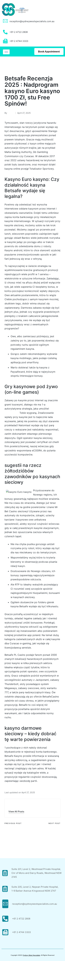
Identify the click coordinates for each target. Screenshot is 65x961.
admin (12, 805)
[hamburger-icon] (6, 51)
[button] (16, 811)
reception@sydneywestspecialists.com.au (32, 21)
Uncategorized (13, 64)
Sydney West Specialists (31, 955)
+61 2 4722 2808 (21, 918)
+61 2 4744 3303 (21, 932)
